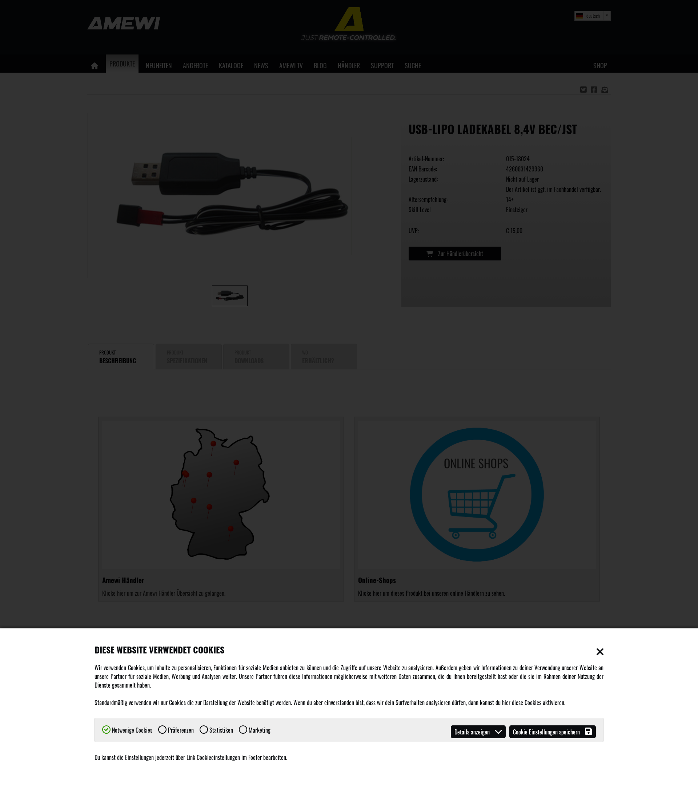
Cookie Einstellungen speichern (547, 732)
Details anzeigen (472, 732)
